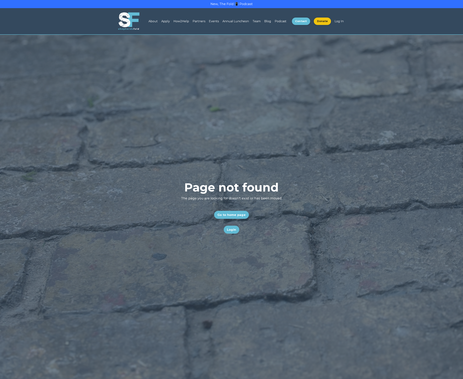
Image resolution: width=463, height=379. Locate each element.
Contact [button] (301, 21)
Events (214, 21)
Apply (165, 21)
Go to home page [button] (231, 215)
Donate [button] (322, 21)
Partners (199, 21)
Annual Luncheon (235, 21)
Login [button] (231, 229)
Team (256, 21)
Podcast (280, 21)
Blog (267, 21)
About (153, 21)
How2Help (181, 21)
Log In (339, 21)
